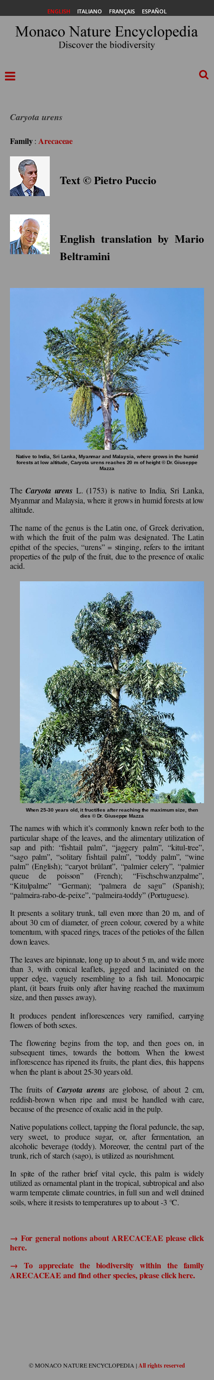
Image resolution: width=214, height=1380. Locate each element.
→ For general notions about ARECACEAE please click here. (107, 1242)
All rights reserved (161, 1365)
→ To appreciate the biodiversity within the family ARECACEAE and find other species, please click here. (107, 1269)
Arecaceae (55, 140)
